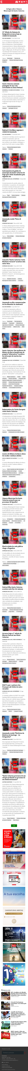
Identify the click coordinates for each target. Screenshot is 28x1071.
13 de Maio (17, 522)
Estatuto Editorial (6, 1066)
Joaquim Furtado (18, 711)
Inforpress (16, 178)
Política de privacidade (7, 1067)
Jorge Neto (11, 611)
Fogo (8, 195)
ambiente (4, 476)
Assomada (9, 58)
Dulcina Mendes (6, 38)
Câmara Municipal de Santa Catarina (11, 474)
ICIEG (18, 376)
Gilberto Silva (16, 326)
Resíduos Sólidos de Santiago (9, 471)
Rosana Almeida (13, 378)
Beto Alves (16, 820)
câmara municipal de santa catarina (15, 561)
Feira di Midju (10, 236)
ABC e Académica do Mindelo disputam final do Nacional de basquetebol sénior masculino (19, 994)
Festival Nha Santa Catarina (14, 608)
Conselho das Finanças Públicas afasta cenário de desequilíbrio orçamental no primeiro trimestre (18, 1014)
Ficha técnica (5, 1064)
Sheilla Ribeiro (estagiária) (9, 458)
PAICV (10, 711)
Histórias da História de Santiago (15, 750)
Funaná (11, 522)
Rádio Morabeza (17, 639)
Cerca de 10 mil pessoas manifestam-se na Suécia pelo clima (18, 1003)
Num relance (6, 1062)
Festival (10, 149)
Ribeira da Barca (11, 376)
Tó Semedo (19, 611)
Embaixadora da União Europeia (16, 432)
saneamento (12, 476)
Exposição (11, 323)
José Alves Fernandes (14, 384)
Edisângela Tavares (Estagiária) (11, 90)
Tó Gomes (4, 752)
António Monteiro (7, 782)
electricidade (5, 565)
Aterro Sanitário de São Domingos (15, 469)
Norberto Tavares (11, 278)
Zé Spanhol (10, 519)
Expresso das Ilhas (7, 178)
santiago (21, 472)
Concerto (20, 280)
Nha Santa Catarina (16, 520)
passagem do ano (13, 108)
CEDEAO (4, 382)
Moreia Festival (10, 659)
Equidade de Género (7, 385)
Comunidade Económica (15, 387)
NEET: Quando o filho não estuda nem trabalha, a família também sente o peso (19, 1033)
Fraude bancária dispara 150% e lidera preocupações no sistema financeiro (19, 1023)
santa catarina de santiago (9, 563)
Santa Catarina (15, 195)
